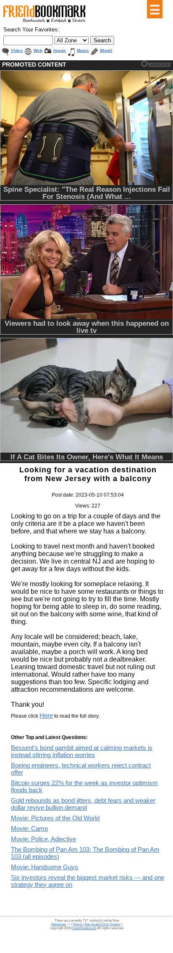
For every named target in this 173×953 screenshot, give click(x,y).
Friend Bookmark (83, 928)
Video (17, 50)
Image (59, 50)
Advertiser (58, 924)
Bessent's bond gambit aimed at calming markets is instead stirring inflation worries (81, 751)
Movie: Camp (29, 828)
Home (78, 924)
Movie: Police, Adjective (43, 838)
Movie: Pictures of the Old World (55, 818)
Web (38, 50)
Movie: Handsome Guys (44, 867)
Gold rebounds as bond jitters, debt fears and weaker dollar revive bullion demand (83, 804)
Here (46, 715)
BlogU (106, 50)
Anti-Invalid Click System (102, 924)
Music (83, 50)
